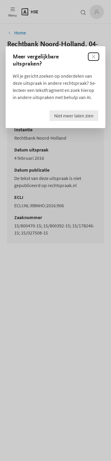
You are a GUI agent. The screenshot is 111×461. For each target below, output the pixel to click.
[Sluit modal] (93, 56)
